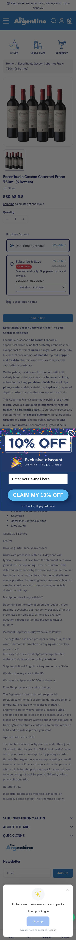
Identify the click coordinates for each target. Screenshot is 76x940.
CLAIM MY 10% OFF (38, 495)
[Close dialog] (71, 433)
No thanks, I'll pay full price (38, 506)
